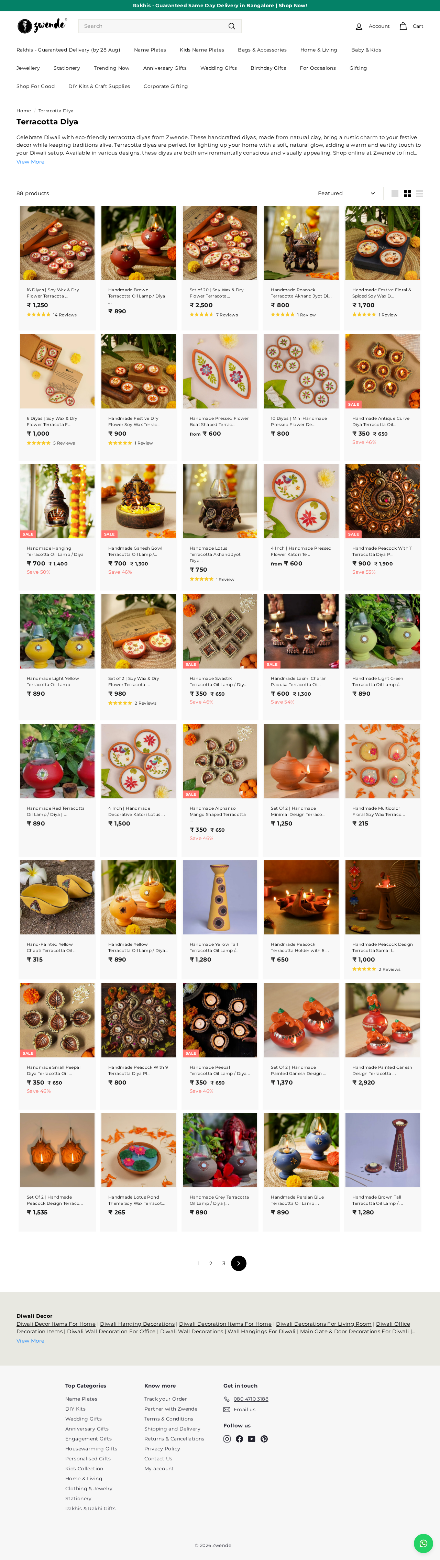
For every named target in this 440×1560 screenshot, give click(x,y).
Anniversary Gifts (165, 68)
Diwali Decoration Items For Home (225, 1324)
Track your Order (165, 1399)
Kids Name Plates (202, 50)
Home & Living (319, 50)
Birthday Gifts (268, 68)
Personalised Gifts (88, 1459)
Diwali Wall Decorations (191, 1331)
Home (23, 110)
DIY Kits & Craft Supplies (99, 86)
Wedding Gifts (218, 68)
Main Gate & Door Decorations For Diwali (354, 1331)
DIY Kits (75, 1409)
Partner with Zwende (170, 1409)
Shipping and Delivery (172, 1429)
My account (159, 1469)
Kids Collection (84, 1469)
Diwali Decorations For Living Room (324, 1324)
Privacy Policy (162, 1449)
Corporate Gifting (166, 86)
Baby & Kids (366, 50)
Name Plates (150, 50)
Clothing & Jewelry (89, 1488)
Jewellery (28, 68)
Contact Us (158, 1459)
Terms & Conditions (169, 1419)
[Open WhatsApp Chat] (423, 1543)
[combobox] (160, 26)
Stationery (67, 68)
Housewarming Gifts (91, 1449)
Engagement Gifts (88, 1439)
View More (30, 161)
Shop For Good (35, 86)
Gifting (358, 68)
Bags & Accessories (262, 50)
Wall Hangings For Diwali (261, 1331)
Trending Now (112, 68)
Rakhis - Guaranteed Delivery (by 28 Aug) (68, 50)
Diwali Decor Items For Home (56, 1324)
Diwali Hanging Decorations (137, 1324)
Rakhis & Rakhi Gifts (90, 1508)
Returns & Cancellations (174, 1439)
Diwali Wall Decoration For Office (111, 1331)
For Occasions (318, 68)
